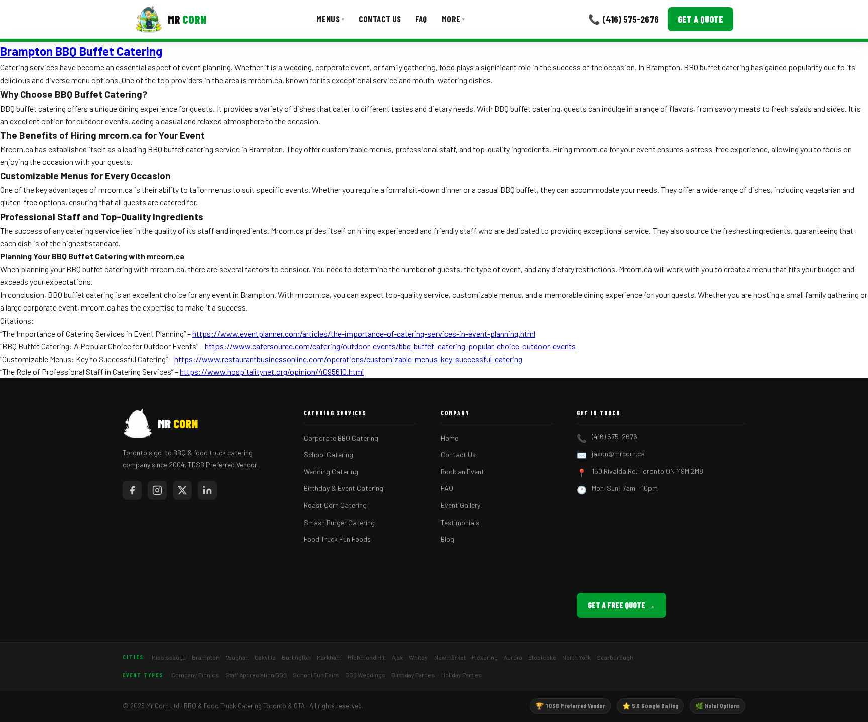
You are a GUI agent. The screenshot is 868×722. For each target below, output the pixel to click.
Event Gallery (460, 505)
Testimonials (460, 522)
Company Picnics (195, 674)
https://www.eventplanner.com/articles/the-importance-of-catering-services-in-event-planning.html (363, 333)
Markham (329, 657)
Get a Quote (700, 19)
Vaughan (237, 657)
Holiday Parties (461, 674)
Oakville (265, 657)
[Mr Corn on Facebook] (132, 490)
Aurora (513, 657)
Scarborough (615, 657)
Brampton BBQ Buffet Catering (81, 51)
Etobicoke (542, 657)
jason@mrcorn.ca (618, 453)
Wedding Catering (331, 471)
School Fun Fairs (316, 674)
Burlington (296, 657)
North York (576, 657)
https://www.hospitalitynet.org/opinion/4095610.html (272, 371)
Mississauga (169, 657)
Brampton (206, 657)
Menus (330, 19)
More (453, 19)
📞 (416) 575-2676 (623, 19)
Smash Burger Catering (339, 522)
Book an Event (462, 471)
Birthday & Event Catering (343, 488)
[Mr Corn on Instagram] (157, 490)
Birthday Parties (413, 674)
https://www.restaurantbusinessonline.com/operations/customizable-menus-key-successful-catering (348, 359)
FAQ (421, 19)
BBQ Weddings (365, 674)
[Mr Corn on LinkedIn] (207, 490)
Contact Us (380, 19)
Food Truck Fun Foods (337, 539)
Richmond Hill (367, 657)
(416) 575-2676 (614, 436)
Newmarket (450, 657)
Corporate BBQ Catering (341, 438)
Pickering (485, 657)
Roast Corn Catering (335, 505)
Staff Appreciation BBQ (256, 674)
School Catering (328, 454)
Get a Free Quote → (621, 605)
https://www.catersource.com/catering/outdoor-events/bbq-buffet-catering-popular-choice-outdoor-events (390, 346)
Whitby (418, 657)
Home (449, 438)
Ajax (397, 657)
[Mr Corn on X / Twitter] (182, 490)
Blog (447, 539)
